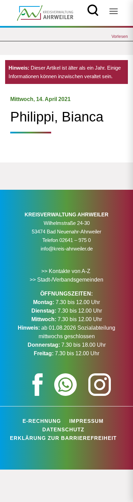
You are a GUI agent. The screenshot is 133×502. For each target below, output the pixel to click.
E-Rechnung (42, 421)
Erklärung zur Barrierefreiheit (63, 438)
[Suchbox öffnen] (93, 9)
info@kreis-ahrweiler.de (67, 249)
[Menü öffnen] (113, 11)
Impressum (86, 421)
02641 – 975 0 (75, 240)
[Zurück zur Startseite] (45, 12)
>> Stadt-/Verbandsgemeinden (66, 280)
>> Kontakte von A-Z (66, 271)
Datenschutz (63, 429)
